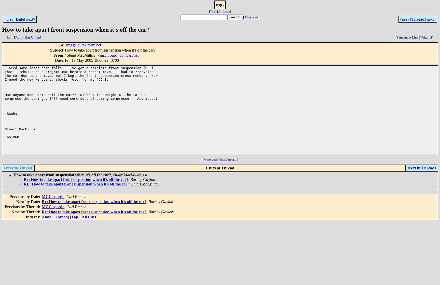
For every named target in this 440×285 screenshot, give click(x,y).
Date (20, 19)
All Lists (224, 12)
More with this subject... (220, 160)
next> (30, 19)
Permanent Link (408, 37)
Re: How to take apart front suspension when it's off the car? (76, 179)
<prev (8, 19)
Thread (417, 19)
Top (212, 12)
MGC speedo (53, 196)
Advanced (251, 17)
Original (426, 37)
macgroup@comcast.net (119, 55)
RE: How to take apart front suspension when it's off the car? (76, 184)
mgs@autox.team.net (84, 45)
